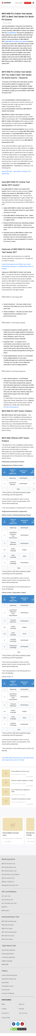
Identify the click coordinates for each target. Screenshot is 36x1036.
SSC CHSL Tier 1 (6, 896)
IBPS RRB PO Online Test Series (16, 41)
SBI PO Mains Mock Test (9, 867)
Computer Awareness (8, 957)
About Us (21, 1004)
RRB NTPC (4, 907)
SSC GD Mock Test (7, 900)
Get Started (27, 2)
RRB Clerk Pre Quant (8, 925)
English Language (7, 961)
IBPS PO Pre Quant (7, 939)
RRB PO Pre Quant (7, 928)
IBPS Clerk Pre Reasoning (9, 932)
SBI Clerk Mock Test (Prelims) (10, 874)
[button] (33, 3)
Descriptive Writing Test (9, 979)
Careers (4, 1009)
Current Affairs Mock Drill (9, 975)
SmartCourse (6, 990)
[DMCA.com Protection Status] (18, 1030)
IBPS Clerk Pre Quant (8, 936)
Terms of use (23, 1013)
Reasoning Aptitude (8, 954)
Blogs (3, 1004)
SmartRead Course (7, 986)
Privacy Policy (6, 1018)
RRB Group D (5, 910)
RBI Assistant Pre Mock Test (10, 885)
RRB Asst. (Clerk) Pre (8, 882)
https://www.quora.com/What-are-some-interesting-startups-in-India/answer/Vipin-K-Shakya (18, 266)
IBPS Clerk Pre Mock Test (9, 871)
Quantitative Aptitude (8, 950)
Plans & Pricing (19, 2)
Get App (21, 1009)
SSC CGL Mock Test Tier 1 (9, 903)
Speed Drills (5, 982)
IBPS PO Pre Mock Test (8, 864)
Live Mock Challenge (8, 993)
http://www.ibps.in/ (12, 407)
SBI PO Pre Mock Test (8, 878)
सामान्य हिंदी (5, 964)
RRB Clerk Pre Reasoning (9, 921)
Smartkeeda (11, 33)
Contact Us (5, 1013)
